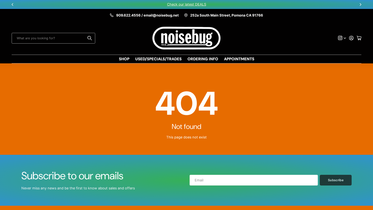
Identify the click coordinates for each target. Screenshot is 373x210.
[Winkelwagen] (359, 38)
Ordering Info (202, 58)
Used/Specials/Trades (158, 58)
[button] (12, 4)
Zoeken (90, 38)
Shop (124, 58)
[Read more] (342, 38)
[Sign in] (351, 38)
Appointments (239, 58)
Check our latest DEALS (186, 4)
